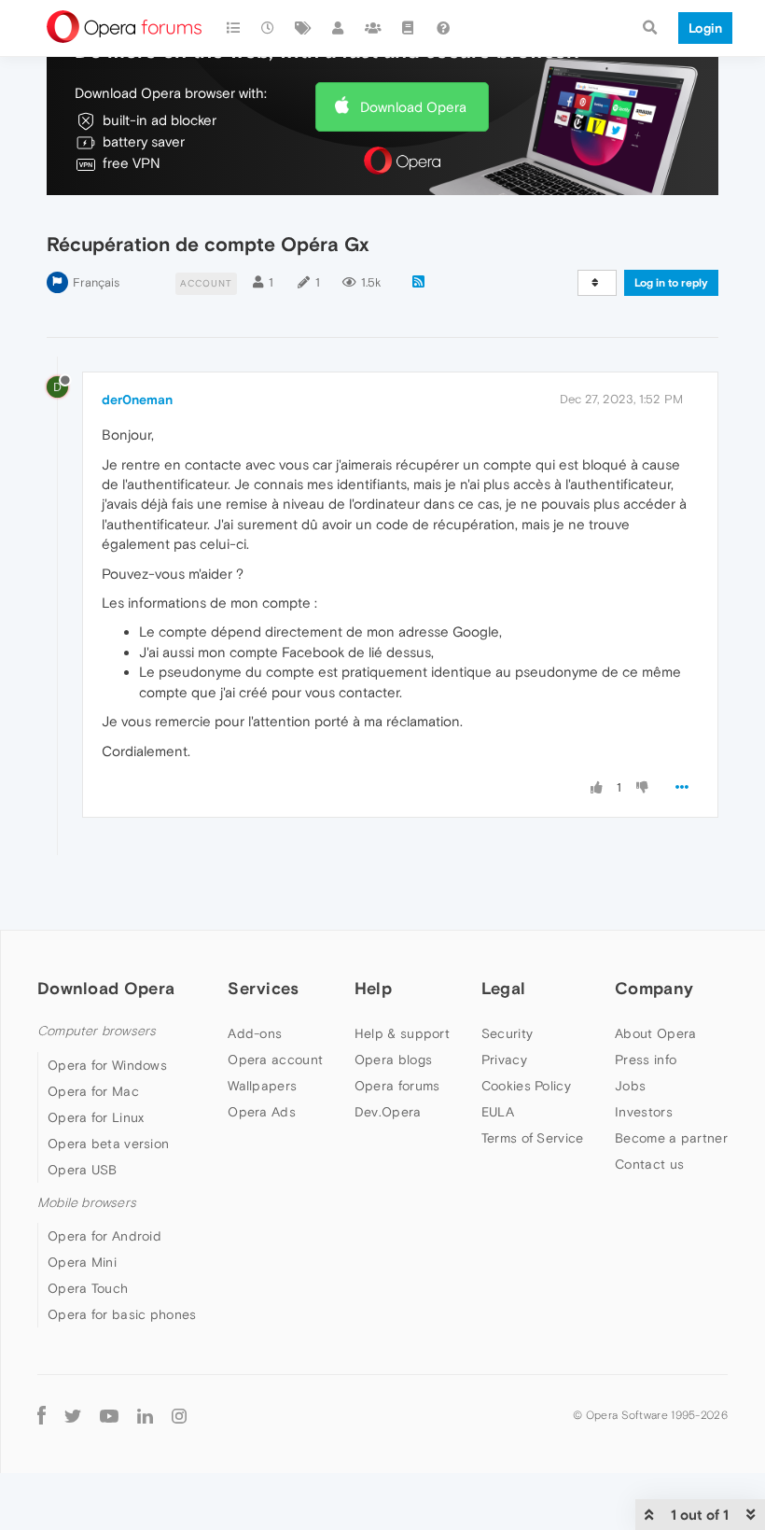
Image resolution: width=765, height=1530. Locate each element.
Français (96, 282)
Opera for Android (104, 1235)
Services (263, 988)
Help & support (402, 1033)
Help (373, 988)
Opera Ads (262, 1111)
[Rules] (408, 28)
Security (507, 1033)
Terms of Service (532, 1137)
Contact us (649, 1164)
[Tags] (303, 28)
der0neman (137, 399)
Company (654, 988)
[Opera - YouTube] (109, 1414)
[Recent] (268, 28)
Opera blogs (393, 1059)
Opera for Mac (93, 1091)
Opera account (275, 1059)
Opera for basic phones (122, 1314)
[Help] (443, 28)
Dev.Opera (388, 1111)
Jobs (630, 1085)
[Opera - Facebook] (41, 1414)
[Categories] (233, 28)
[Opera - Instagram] (179, 1414)
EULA (497, 1111)
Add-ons (255, 1033)
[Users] (338, 28)
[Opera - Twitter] (72, 1414)
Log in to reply (671, 282)
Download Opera (413, 107)
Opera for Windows (107, 1065)
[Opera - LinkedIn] (145, 1414)
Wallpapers (262, 1085)
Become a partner (671, 1137)
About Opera (655, 1033)
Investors (644, 1111)
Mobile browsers (86, 1203)
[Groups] (373, 28)
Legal (503, 988)
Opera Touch (88, 1288)
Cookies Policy (526, 1085)
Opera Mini (82, 1262)
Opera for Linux (96, 1117)
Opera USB (83, 1169)
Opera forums (397, 1085)
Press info (645, 1059)
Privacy (504, 1059)
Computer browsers (96, 1031)
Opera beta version (108, 1143)
